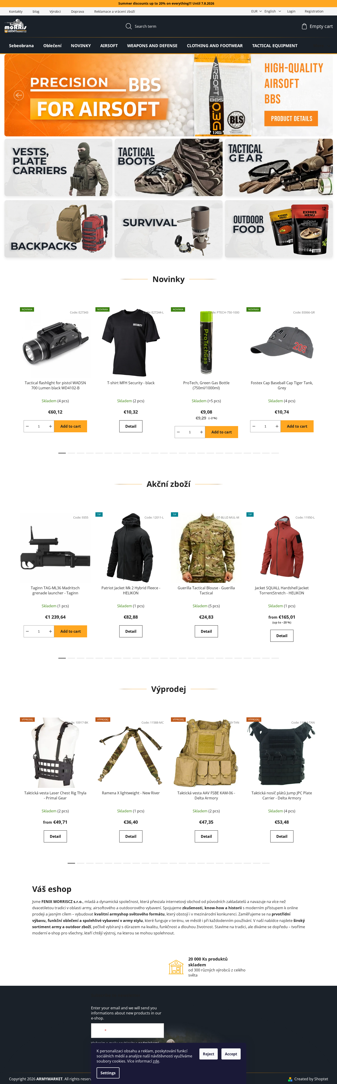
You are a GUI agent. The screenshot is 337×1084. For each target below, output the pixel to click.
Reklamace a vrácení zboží (114, 11)
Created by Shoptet (311, 1078)
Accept (231, 1053)
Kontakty (15, 11)
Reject (208, 1053)
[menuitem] (21, 45)
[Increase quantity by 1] (50, 426)
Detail (130, 426)
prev (12, 379)
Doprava (77, 11)
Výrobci (55, 11)
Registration (314, 11)
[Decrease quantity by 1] (27, 426)
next (324, 379)
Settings (108, 1072)
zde (156, 1061)
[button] (19, 95)
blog (36, 11)
